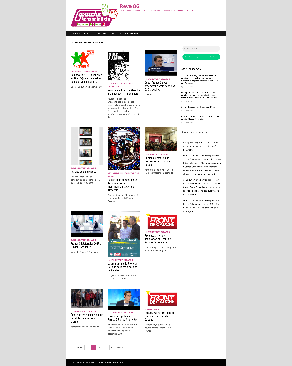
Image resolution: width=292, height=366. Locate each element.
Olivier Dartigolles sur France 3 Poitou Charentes (123, 317)
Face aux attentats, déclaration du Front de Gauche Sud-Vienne (158, 239)
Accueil (77, 33)
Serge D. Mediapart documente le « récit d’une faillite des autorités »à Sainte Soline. (201, 191)
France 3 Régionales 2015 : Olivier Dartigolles (86, 245)
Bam (121, 362)
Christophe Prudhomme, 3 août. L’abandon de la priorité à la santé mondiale (201, 117)
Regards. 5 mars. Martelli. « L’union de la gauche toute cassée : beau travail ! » (201, 146)
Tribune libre (113, 87)
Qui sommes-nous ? (106, 33)
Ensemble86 (76, 71)
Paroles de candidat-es (83, 171)
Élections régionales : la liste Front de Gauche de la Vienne (87, 318)
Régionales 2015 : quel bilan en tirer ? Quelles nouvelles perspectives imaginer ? (86, 78)
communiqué (113, 173)
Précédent (78, 347)
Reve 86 (129, 6)
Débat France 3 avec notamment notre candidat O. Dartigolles (160, 86)
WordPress (111, 362)
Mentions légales (129, 33)
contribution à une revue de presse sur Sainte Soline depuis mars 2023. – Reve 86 (202, 159)
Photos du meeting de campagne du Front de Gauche (157, 161)
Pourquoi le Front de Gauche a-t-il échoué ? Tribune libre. (124, 92)
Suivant (120, 347)
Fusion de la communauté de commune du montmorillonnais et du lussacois (122, 185)
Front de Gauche (90, 71)
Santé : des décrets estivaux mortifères (198, 107)
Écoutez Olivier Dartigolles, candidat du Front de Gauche (160, 316)
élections (112, 84)
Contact (88, 33)
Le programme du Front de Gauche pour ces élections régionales (122, 267)
